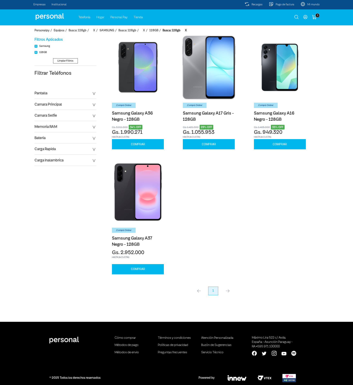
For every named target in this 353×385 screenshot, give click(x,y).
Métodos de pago (127, 345)
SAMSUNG (106, 30)
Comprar (138, 144)
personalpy (42, 30)
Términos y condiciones (174, 338)
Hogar (100, 17)
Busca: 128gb (77, 30)
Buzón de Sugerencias (216, 345)
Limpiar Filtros (65, 61)
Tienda (138, 17)
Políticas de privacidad (173, 345)
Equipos (59, 30)
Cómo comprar (125, 338)
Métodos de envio (127, 352)
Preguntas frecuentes (172, 352)
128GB (153, 30)
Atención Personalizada (217, 338)
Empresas (40, 4)
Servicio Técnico (212, 352)
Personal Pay (119, 17)
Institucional (59, 4)
